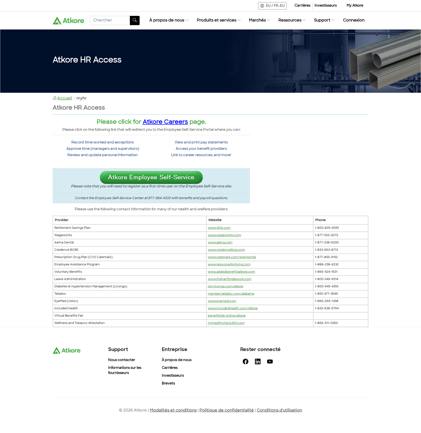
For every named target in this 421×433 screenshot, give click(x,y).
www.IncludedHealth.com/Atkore (233, 308)
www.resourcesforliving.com (229, 264)
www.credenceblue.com (226, 250)
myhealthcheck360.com (226, 323)
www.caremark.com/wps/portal (232, 257)
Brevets (168, 383)
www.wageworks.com (224, 235)
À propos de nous (176, 360)
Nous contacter (121, 360)
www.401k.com (219, 228)
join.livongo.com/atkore (225, 286)
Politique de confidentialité (227, 411)
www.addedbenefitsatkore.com (231, 272)
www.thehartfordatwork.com (229, 279)
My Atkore (355, 6)
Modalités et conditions (173, 411)
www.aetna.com (220, 242)
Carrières (302, 6)
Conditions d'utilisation (279, 411)
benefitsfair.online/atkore (227, 315)
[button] (169, 20)
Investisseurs (326, 6)
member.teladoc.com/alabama (231, 293)
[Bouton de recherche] (135, 20)
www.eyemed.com (222, 301)
